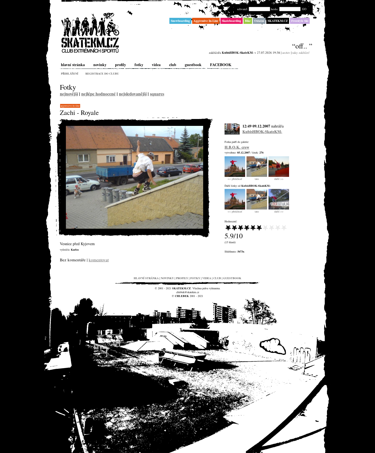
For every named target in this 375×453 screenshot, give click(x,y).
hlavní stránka (73, 64)
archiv (286, 52)
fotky (139, 64)
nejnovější (69, 93)
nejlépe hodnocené (98, 93)
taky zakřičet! (301, 52)
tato (257, 179)
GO (304, 9)
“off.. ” (302, 45)
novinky (100, 64)
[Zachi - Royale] (134, 227)
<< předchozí (235, 179)
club (172, 64)
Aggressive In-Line (70, 105)
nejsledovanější (133, 93)
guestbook (193, 64)
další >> (279, 179)
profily (120, 64)
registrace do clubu (102, 73)
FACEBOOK (220, 64)
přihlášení (69, 73)
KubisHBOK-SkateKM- (262, 131)
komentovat (99, 259)
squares (157, 93)
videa (156, 64)
